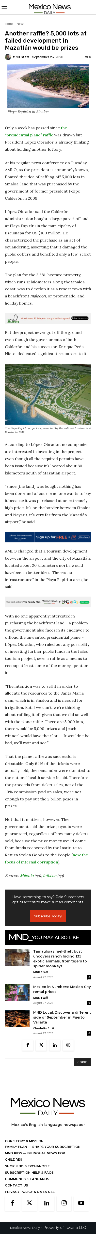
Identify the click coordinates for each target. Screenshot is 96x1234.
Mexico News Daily (25, 1228)
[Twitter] (41, 1045)
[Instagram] (68, 1045)
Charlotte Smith (44, 1028)
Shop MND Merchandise (27, 1166)
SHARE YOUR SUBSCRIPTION (55, 1147)
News (20, 24)
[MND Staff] (9, 57)
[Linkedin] (54, 1045)
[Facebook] (27, 1045)
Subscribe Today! (48, 916)
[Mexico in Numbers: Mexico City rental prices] (17, 992)
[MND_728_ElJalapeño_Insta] (48, 318)
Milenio (26, 875)
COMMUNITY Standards (27, 1179)
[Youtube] (81, 1203)
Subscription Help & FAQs (29, 1172)
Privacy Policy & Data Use (30, 1192)
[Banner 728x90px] (48, 602)
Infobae (49, 875)
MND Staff (21, 57)
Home (9, 24)
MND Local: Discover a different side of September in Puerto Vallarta (62, 1017)
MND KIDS (14, 1153)
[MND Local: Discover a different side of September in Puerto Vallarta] (17, 1018)
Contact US (16, 1185)
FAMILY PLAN (16, 1147)
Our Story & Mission (24, 1141)
